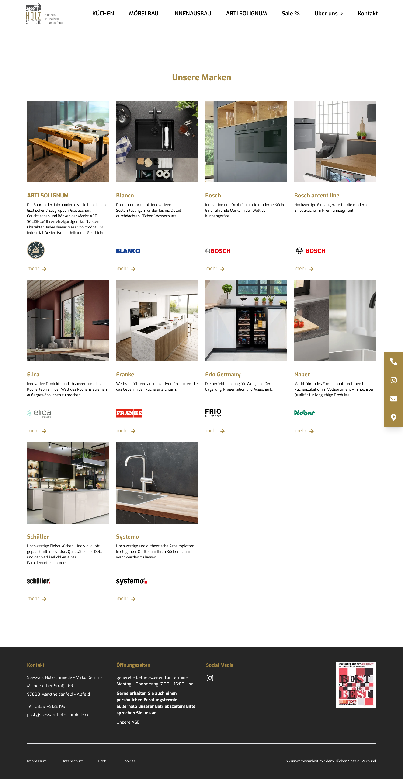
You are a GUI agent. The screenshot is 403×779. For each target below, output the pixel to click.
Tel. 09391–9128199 (46, 706)
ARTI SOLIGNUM (246, 13)
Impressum (37, 761)
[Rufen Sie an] (393, 361)
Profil (103, 761)
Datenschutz (72, 761)
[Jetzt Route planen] (393, 417)
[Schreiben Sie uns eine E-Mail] (393, 399)
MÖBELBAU (143, 13)
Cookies (128, 761)
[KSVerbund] (356, 685)
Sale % (291, 13)
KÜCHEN (103, 13)
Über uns (326, 13)
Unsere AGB (128, 722)
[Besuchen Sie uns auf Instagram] (393, 380)
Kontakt (368, 13)
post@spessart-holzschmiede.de (58, 715)
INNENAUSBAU (192, 13)
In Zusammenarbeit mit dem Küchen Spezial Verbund (330, 761)
